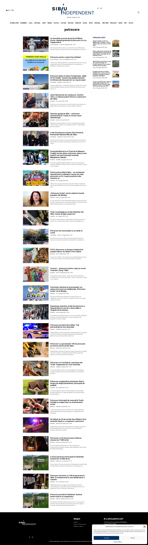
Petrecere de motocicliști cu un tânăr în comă (66, 232)
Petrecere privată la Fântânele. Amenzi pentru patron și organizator (66, 495)
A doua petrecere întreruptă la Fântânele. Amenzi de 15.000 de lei (67, 458)
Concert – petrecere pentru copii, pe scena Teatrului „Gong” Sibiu (68, 269)
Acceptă (106, 538)
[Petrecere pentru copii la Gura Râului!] (36, 63)
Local (24, 107)
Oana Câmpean (54, 44)
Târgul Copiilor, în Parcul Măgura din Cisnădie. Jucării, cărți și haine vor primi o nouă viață (102, 43)
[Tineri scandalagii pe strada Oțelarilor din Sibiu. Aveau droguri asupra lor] (36, 217)
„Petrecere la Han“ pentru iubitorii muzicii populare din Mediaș (67, 194)
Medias (25, 206)
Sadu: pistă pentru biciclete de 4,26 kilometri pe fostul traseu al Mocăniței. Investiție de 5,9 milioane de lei (102, 53)
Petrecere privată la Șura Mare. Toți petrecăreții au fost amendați (64, 326)
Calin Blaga (53, 82)
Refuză (133, 538)
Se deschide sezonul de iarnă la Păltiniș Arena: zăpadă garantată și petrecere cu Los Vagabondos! (68, 40)
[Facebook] (98, 8)
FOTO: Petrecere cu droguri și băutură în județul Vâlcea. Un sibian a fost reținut (66, 251)
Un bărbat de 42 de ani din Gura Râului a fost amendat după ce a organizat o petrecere (68, 420)
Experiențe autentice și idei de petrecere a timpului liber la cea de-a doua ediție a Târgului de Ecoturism (67, 308)
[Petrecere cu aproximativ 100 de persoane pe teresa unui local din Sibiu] (36, 349)
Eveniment (26, 224)
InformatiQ (92, 541)
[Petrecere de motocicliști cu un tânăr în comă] (36, 236)
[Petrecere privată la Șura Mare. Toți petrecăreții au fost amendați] (36, 331)
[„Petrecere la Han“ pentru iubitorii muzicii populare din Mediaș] (36, 199)
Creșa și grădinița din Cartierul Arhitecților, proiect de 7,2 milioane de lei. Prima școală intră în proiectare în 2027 (102, 84)
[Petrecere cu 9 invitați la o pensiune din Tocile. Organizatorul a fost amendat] (36, 368)
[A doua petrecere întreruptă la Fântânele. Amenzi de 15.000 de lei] (36, 462)
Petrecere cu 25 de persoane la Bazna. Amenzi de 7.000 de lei (66, 439)
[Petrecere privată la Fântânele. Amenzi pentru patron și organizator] (36, 500)
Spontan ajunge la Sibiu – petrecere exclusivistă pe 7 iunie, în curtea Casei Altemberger (65, 116)
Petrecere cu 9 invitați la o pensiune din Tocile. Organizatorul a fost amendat (66, 364)
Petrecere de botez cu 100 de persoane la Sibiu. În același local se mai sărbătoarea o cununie (67, 478)
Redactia (52, 101)
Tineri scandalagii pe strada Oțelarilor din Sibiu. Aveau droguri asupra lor (67, 213)
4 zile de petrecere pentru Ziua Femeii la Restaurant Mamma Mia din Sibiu (66, 134)
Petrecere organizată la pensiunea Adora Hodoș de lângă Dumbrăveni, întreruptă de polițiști (67, 383)
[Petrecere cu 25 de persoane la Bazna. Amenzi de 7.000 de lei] (36, 443)
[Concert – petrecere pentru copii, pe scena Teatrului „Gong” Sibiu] (36, 274)
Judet (24, 51)
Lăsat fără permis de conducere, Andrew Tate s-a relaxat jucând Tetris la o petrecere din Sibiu (68, 97)
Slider (25, 319)
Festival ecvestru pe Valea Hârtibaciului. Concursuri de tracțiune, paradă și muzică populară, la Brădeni (101, 74)
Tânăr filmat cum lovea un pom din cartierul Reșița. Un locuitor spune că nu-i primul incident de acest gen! (102, 63)
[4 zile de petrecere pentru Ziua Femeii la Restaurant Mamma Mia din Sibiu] (36, 138)
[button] (144, 527)
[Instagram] (101, 8)
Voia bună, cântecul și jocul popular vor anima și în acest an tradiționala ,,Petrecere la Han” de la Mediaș (67, 289)
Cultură (25, 281)
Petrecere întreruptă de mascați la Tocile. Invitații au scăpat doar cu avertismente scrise (67, 402)
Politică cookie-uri (118, 541)
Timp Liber (26, 88)
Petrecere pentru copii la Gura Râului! (65, 57)
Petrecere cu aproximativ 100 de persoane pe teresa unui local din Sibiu (67, 345)
